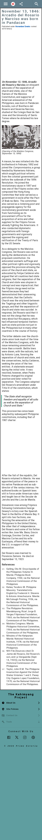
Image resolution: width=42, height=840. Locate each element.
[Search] (13, 3)
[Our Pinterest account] (33, 737)
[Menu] (6, 4)
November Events (22, 26)
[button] (21, 703)
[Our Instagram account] (25, 737)
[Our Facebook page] (8, 737)
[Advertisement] (21, 55)
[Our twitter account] (17, 737)
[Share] (21, 4)
